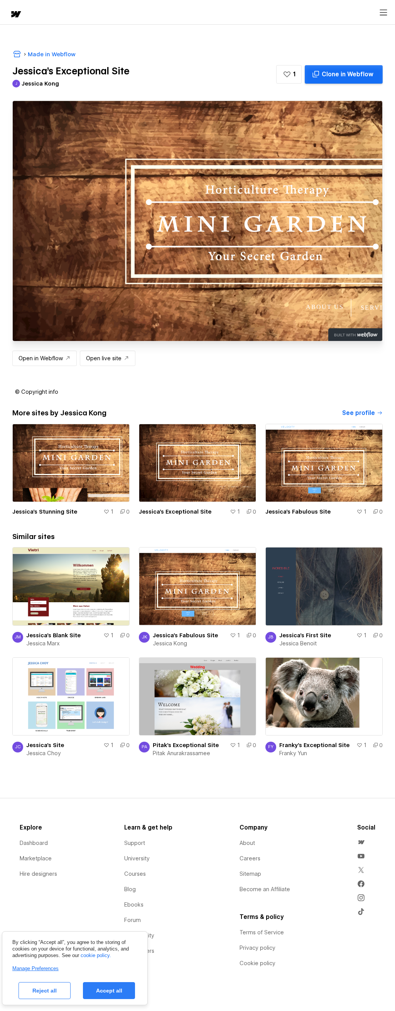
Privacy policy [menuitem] (257, 948)
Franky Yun (293, 753)
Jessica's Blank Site (53, 635)
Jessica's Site (45, 745)
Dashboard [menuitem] (34, 843)
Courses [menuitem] (135, 874)
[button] (289, 74)
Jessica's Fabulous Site (298, 512)
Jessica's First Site (305, 635)
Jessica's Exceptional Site (175, 512)
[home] (15, 15)
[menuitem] (361, 842)
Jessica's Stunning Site (44, 512)
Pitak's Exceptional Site (186, 745)
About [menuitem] (247, 843)
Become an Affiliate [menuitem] (265, 889)
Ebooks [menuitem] (133, 905)
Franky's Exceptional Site (314, 745)
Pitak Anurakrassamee (181, 753)
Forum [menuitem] (132, 920)
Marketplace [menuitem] (36, 858)
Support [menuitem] (134, 843)
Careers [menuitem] (250, 858)
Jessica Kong (170, 643)
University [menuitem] (137, 858)
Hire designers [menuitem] (38, 874)
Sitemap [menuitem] (250, 874)
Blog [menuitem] (130, 889)
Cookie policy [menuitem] (257, 963)
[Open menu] (383, 12)
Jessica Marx (43, 643)
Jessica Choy (43, 753)
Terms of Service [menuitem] (262, 932)
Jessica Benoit (298, 643)
